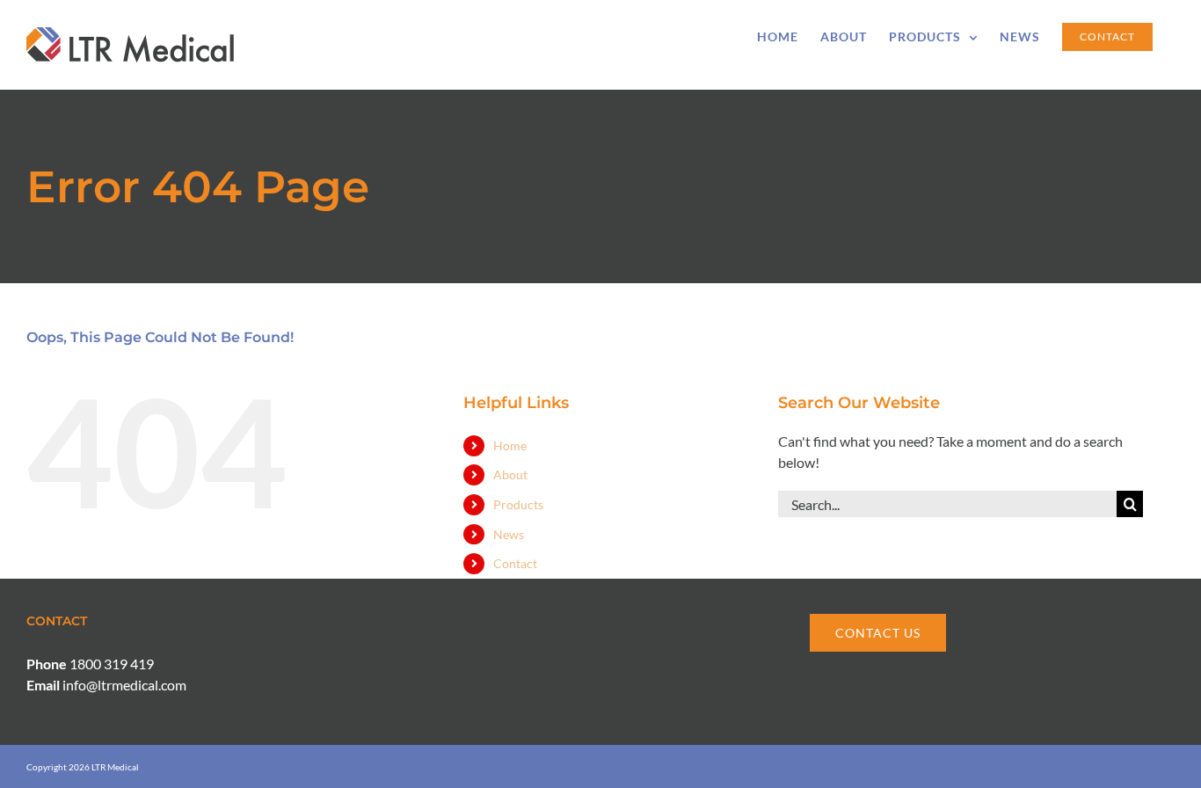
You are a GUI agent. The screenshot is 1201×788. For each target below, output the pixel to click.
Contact (515, 563)
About (510, 474)
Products (518, 504)
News (508, 534)
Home (510, 445)
